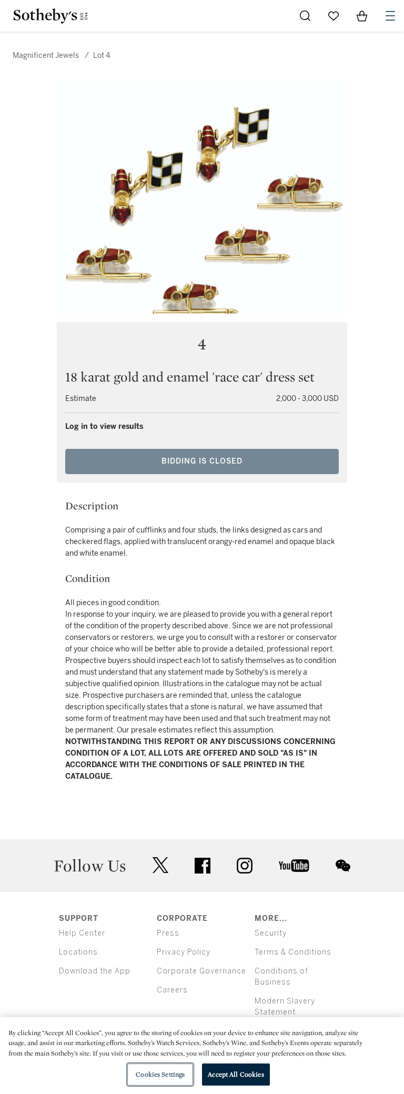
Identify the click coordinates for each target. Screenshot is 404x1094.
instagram (244, 866)
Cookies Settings (160, 1074)
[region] (202, 1055)
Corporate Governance (201, 971)
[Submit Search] (305, 16)
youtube (294, 865)
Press (168, 933)
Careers (172, 990)
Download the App (94, 971)
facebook (202, 866)
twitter (160, 865)
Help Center (82, 933)
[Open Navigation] (390, 16)
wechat (343, 865)
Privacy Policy (183, 952)
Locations (78, 952)
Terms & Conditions (293, 952)
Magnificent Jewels (46, 55)
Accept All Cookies (236, 1074)
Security (271, 933)
